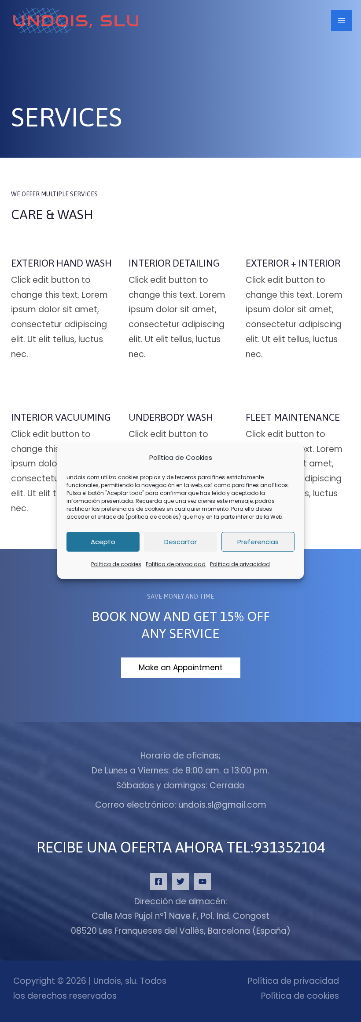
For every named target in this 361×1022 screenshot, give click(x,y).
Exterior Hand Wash (61, 263)
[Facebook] (158, 881)
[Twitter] (180, 881)
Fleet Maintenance (293, 417)
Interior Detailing (174, 263)
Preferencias (258, 541)
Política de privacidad (176, 564)
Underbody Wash (171, 417)
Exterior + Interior (293, 263)
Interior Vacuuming (61, 417)
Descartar (180, 541)
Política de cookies (116, 564)
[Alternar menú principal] (342, 21)
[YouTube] (202, 881)
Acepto (103, 541)
